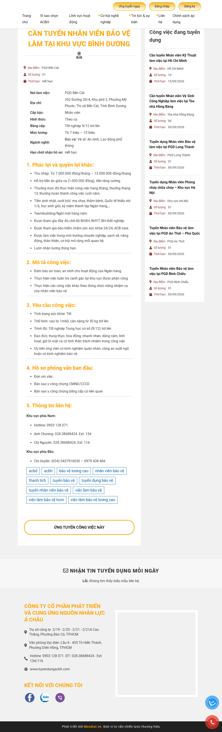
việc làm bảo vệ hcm (46, 499)
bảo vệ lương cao (73, 471)
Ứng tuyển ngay (129, 6)
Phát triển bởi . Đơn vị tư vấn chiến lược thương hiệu (111, 726)
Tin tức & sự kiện (140, 19)
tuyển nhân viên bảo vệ (49, 490)
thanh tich (37, 480)
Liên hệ (161, 19)
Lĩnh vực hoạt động (79, 19)
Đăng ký (189, 6)
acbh (48, 471)
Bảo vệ (70, 139)
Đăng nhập (162, 6)
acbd (33, 471)
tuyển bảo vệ (64, 480)
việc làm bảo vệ (88, 490)
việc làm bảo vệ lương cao (93, 499)
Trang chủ (26, 19)
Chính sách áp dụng (183, 19)
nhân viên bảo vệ (109, 471)
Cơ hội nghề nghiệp (109, 19)
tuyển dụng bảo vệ (97, 480)
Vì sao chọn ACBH (49, 19)
